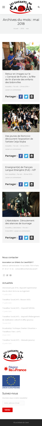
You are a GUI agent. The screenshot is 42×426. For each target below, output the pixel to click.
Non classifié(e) (10, 174)
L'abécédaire (16, 228)
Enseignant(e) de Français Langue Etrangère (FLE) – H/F (20, 168)
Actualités (8, 87)
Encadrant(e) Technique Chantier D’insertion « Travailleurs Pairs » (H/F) (19, 330)
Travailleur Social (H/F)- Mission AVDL (16, 299)
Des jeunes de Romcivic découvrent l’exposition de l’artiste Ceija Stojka (19, 139)
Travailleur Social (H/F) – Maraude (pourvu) (18, 340)
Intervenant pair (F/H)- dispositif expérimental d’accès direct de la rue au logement (19, 289)
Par (15, 87)
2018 (22, 29)
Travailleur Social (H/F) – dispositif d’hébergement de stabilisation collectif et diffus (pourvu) (21, 318)
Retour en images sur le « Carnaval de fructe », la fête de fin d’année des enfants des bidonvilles (20, 78)
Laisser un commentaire (13, 90)
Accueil (16, 29)
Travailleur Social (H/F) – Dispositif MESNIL (18, 308)
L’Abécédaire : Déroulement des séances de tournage (19, 222)
